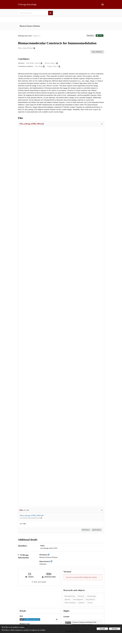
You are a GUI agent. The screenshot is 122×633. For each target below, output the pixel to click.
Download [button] (97, 529)
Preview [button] (86, 529)
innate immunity (70, 603)
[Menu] (102, 4)
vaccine (89, 603)
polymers (81, 603)
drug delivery (90, 599)
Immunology (91, 596)
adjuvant (67, 599)
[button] (61, 124)
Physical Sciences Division (30, 26)
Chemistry (81, 596)
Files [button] (24, 510)
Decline (114, 629)
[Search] (50, 13)
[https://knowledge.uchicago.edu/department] (52, 561)
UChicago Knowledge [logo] (27, 4)
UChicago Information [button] (23, 556)
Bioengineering (70, 596)
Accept (102, 629)
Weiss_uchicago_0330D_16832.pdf (31, 515)
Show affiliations (97, 51)
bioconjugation (78, 599)
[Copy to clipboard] (56, 619)
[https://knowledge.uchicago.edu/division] (49, 555)
